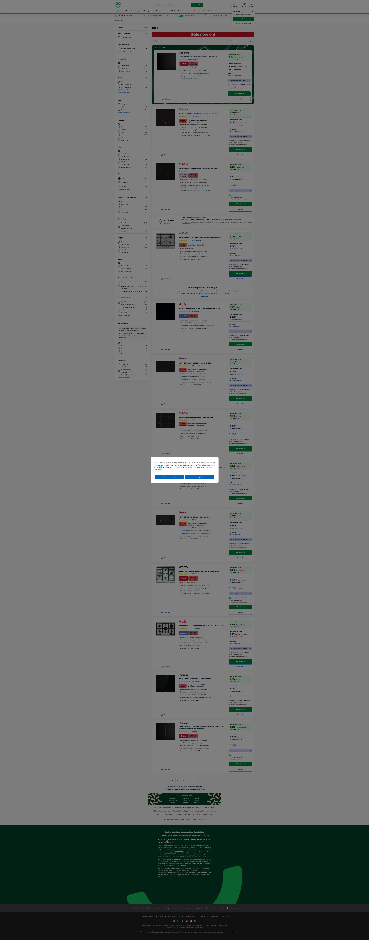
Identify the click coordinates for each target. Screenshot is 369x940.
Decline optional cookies (169, 477)
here (160, 467)
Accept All (199, 477)
